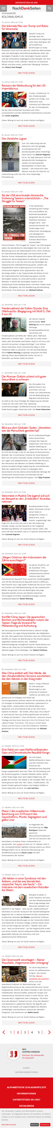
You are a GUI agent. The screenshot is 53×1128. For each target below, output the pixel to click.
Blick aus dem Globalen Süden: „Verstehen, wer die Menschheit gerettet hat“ (26, 429)
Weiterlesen (26, 73)
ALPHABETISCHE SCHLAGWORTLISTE (26, 1087)
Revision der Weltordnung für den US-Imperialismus (24, 87)
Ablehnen (34, 1125)
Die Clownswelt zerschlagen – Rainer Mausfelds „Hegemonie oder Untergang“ (25, 961)
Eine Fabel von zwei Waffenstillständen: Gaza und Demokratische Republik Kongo (26, 751)
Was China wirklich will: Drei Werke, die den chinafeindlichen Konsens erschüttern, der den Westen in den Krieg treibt (26, 676)
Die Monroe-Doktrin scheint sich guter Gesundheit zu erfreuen (24, 378)
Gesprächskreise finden (26, 1072)
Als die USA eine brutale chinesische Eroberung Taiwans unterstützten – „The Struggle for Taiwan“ (25, 198)
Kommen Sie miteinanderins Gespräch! (33, 1056)
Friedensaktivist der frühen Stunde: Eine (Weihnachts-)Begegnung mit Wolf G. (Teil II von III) (26, 311)
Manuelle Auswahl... (9, 1125)
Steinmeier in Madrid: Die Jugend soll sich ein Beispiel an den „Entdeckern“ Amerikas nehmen (26, 498)
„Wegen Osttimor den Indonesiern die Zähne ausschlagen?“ (24, 559)
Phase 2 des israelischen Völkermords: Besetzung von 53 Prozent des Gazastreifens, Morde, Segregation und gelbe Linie (24, 815)
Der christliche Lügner (14, 138)
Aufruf (26, 1068)
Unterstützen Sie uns (26, 2)
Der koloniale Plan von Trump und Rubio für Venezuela (25, 27)
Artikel (19, 844)
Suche (49, 8)
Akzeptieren (45, 1125)
